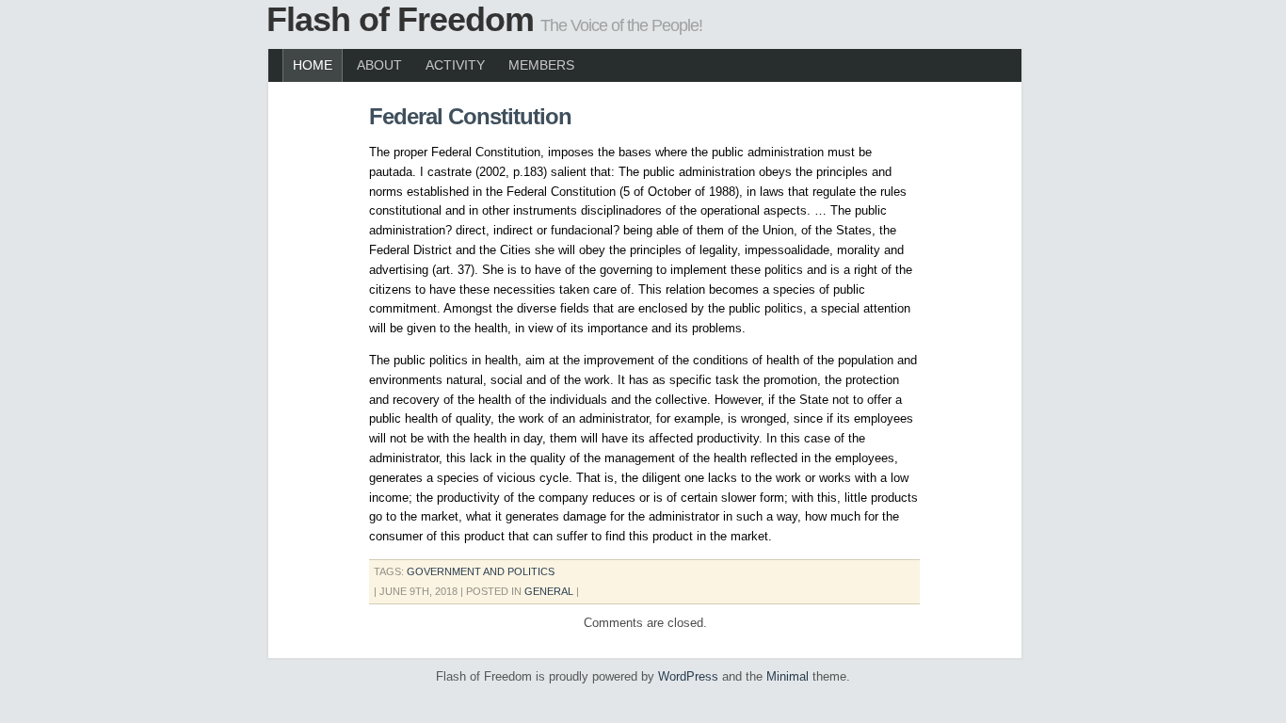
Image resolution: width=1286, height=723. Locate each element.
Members (541, 64)
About (379, 64)
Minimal (787, 676)
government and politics (481, 571)
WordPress (688, 676)
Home (312, 64)
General (548, 591)
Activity (455, 64)
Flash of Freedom (400, 19)
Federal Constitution (470, 116)
